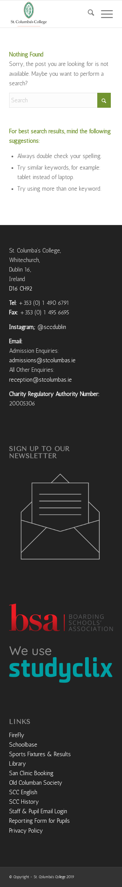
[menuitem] (87, 14)
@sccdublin (51, 327)
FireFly (16, 735)
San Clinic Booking (31, 773)
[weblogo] (50, 14)
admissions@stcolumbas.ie (42, 360)
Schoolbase (23, 744)
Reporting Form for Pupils (39, 820)
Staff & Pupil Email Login (38, 811)
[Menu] (103, 14)
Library (17, 763)
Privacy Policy (26, 830)
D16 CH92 (20, 288)
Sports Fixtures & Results (40, 754)
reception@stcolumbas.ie (40, 379)
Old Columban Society (35, 782)
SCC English (23, 792)
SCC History (24, 801)
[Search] (87, 14)
